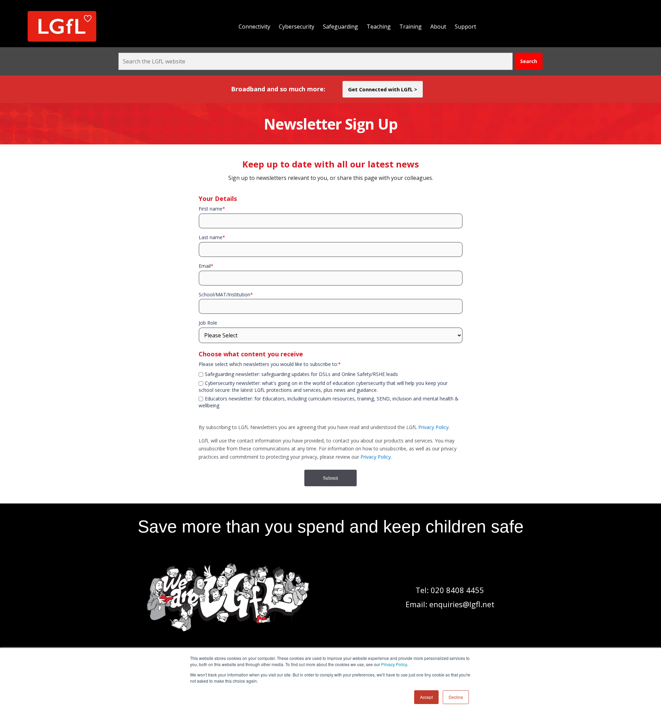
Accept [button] (426, 697)
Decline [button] (456, 697)
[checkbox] (331, 370)
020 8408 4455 (457, 590)
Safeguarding (340, 26)
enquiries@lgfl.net (461, 604)
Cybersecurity (296, 26)
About (438, 26)
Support (465, 26)
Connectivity (254, 26)
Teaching (379, 26)
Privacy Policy (394, 664)
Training (410, 26)
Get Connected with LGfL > (382, 89)
